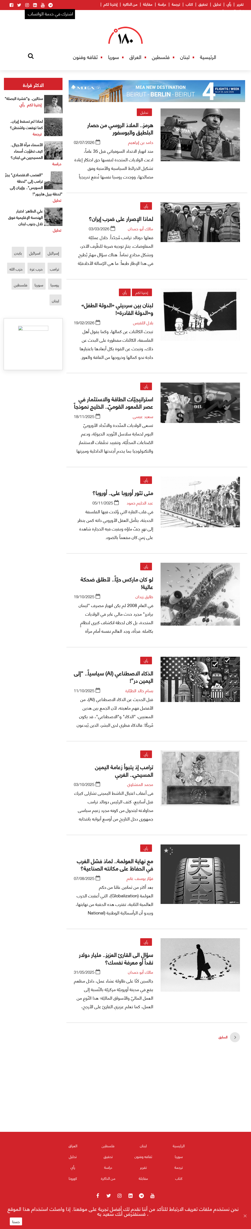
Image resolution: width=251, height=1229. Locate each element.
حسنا (16, 1221)
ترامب (54, 268)
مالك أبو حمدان (140, 228)
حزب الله (16, 268)
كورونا (73, 1178)
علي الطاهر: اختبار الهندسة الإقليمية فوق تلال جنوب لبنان (25, 217)
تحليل (217, 3)
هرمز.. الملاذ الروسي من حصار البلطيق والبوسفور (120, 128)
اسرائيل (34, 252)
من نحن (214, 10)
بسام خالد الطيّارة (139, 690)
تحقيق (203, 3)
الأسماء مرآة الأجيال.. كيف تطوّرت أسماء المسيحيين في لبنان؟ (27, 151)
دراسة (162, 3)
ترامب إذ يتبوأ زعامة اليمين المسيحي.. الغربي (124, 770)
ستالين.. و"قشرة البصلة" (24, 98)
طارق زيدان (144, 596)
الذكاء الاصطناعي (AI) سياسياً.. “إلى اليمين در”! (113, 676)
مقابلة (147, 3)
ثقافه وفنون (85, 56)
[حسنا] (244, 1215)
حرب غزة (36, 268)
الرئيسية (208, 56)
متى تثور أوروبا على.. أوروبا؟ (122, 492)
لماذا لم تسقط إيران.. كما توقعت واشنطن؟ (26, 124)
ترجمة (176, 3)
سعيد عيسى (143, 416)
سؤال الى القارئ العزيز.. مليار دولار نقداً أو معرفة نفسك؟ (116, 958)
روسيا (54, 284)
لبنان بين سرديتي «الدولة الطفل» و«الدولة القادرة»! (117, 308)
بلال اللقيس (143, 322)
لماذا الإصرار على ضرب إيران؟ (121, 218)
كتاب (189, 3)
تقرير (240, 3)
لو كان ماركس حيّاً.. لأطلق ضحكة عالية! (117, 582)
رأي (229, 3)
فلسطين (161, 56)
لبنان (184, 56)
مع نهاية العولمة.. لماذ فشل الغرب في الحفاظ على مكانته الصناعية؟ (115, 864)
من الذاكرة (130, 3)
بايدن (18, 252)
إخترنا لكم (110, 3)
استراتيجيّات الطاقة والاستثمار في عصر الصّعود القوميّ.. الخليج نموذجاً (113, 402)
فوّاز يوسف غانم (140, 878)
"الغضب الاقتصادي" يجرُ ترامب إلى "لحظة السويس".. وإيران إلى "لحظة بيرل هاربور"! (34, 184)
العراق (135, 56)
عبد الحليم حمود (140, 502)
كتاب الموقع (235, 10)
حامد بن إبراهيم (140, 142)
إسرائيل (53, 252)
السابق (223, 1037)
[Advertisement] (157, 1101)
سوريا (113, 56)
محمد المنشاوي (140, 784)
